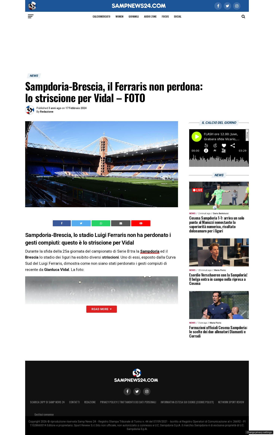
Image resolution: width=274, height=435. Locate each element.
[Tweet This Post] (82, 223)
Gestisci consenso (44, 414)
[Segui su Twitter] (137, 391)
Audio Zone (150, 16)
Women (119, 16)
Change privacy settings (259, 432)
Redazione (46, 111)
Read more (100, 309)
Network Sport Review (231, 402)
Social (177, 16)
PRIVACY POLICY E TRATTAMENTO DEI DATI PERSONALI (128, 402)
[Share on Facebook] (62, 223)
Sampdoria (149, 251)
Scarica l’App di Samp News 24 (47, 402)
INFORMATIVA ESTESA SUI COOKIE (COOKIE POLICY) (187, 402)
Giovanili (134, 16)
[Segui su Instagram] (146, 391)
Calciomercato (101, 16)
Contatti (74, 402)
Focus (165, 16)
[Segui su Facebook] (127, 391)
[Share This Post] (101, 223)
